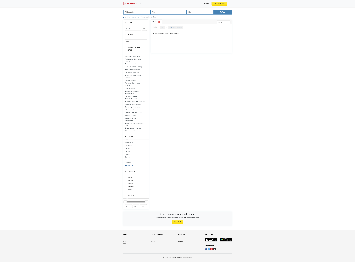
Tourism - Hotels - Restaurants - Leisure (134, 124)
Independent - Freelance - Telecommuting (132, 92)
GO (144, 29)
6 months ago (130, 186)
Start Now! (177, 222)
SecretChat (126, 239)
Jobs (138, 17)
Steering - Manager (130, 80)
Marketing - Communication (133, 104)
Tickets (125, 241)
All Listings (156, 22)
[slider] (125, 201)
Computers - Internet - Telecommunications (131, 97)
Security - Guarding (130, 115)
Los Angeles (128, 145)
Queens (127, 157)
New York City (129, 142)
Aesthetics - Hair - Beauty (132, 83)
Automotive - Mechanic (132, 64)
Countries (153, 244)
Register (180, 241)
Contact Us (154, 239)
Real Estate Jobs (130, 89)
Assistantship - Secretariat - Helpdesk (133, 60)
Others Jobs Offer (130, 131)
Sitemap (153, 241)
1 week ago (130, 180)
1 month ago (130, 183)
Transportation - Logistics (133, 128)
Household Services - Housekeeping (131, 119)
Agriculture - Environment (132, 56)
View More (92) (129, 165)
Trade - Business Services (132, 69)
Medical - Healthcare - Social (133, 112)
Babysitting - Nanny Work (132, 107)
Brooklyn (127, 151)
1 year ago (129, 189)
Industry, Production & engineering (135, 101)
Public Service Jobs (130, 86)
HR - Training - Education (132, 110)
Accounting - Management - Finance (133, 76)
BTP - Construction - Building (133, 67)
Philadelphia (128, 163)
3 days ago (130, 177)
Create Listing (220, 4)
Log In (180, 239)
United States (131, 17)
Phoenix (127, 160)
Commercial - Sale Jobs (132, 72)
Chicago (127, 148)
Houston (127, 154)
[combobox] (137, 12)
